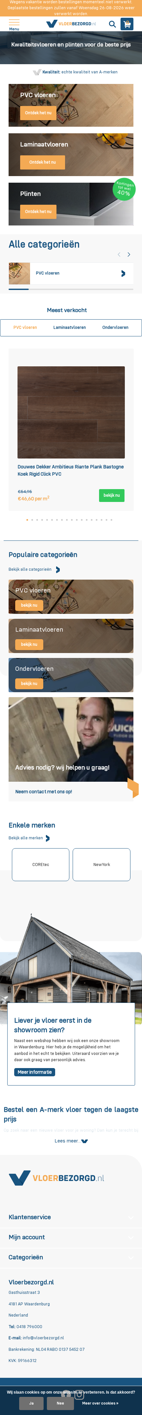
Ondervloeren (115, 328)
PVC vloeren (25, 328)
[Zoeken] (112, 24)
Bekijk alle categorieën (30, 569)
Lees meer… (67, 1141)
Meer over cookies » (100, 1403)
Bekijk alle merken (26, 838)
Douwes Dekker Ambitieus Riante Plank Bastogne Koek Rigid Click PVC (71, 470)
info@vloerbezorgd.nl (43, 1338)
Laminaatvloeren (69, 328)
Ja (31, 1403)
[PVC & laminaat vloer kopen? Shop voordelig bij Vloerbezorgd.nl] (71, 24)
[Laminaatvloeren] (71, 636)
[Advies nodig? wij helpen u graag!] (71, 749)
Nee (60, 1403)
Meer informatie (35, 1072)
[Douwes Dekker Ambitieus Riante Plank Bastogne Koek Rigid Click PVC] (71, 412)
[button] (128, 254)
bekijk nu (112, 495)
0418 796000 (29, 1327)
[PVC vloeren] (71, 597)
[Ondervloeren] (71, 675)
